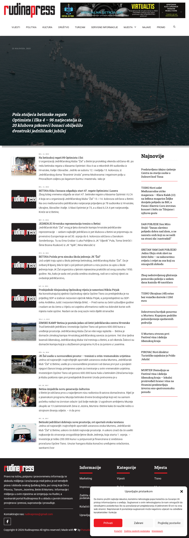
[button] (181, 491)
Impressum (157, 531)
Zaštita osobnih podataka (137, 531)
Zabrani (138, 523)
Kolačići (118, 531)
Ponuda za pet (89, 529)
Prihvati (108, 523)
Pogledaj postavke (169, 523)
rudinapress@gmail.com (39, 514)
